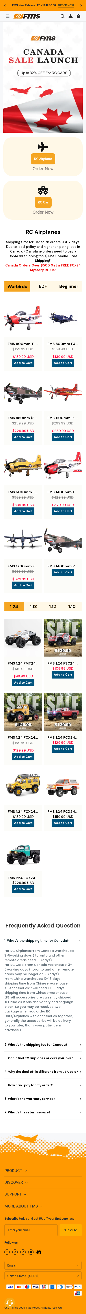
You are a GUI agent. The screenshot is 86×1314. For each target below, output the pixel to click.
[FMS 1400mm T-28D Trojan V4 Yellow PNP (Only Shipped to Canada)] (23, 466)
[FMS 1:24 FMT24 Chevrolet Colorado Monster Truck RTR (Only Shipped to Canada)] (23, 638)
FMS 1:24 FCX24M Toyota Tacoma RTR (62, 737)
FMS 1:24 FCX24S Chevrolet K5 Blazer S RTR (62, 811)
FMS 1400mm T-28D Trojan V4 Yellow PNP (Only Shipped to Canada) (23, 492)
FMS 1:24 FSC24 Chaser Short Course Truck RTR (62, 663)
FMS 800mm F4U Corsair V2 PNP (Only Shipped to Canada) (62, 343)
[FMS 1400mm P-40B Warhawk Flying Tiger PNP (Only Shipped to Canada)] (63, 540)
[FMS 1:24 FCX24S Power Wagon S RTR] (23, 712)
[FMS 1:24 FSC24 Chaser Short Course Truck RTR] (63, 638)
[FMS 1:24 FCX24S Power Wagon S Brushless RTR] (23, 852)
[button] (7, 16)
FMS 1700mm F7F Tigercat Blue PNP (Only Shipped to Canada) (23, 566)
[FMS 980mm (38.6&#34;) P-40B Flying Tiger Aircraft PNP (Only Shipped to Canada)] (23, 392)
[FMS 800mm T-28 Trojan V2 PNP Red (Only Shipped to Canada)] (23, 318)
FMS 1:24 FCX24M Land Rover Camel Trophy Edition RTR (23, 811)
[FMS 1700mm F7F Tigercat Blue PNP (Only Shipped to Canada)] (23, 540)
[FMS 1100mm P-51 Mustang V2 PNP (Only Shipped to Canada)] (63, 392)
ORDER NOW (66, 5)
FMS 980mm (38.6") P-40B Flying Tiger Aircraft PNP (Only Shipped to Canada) (23, 418)
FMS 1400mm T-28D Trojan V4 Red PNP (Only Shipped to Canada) (62, 492)
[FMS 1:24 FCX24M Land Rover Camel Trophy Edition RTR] (23, 786)
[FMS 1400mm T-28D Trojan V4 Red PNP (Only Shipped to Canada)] (63, 466)
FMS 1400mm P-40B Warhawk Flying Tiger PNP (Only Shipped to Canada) (62, 566)
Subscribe (70, 1230)
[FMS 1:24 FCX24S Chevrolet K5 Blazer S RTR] (63, 786)
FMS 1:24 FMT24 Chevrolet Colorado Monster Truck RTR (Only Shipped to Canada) (23, 663)
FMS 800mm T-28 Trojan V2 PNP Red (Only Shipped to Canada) (23, 343)
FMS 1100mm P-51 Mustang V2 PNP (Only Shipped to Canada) (62, 418)
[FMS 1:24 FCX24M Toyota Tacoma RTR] (63, 712)
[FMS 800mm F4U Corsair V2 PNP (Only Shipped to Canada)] (63, 318)
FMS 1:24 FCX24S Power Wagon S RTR (23, 737)
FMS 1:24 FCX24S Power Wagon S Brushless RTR (23, 878)
